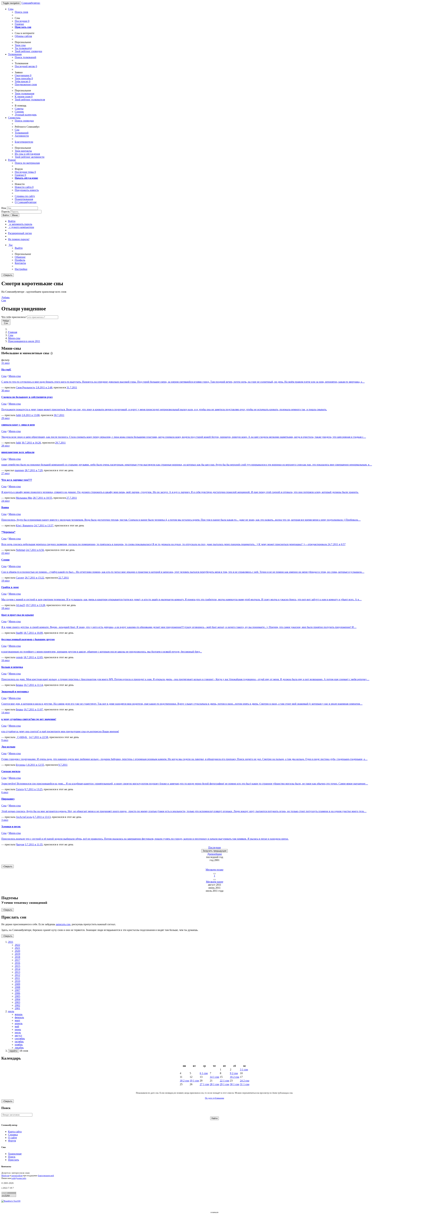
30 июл (5, 390)
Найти (214, 1118)
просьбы (24, 78)
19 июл (5, 580)
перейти (13, 1051)
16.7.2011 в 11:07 (33, 709)
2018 (17, 957)
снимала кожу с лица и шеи (18, 424)
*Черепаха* (8, 532)
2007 (17, 990)
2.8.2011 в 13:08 (31, 415)
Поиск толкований (25, 57)
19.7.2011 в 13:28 (35, 605)
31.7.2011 (72, 387)
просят (22, 81)
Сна (17, 129)
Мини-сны (14, 338)
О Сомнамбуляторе (26, 202)
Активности (22, 135)
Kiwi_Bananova (24, 525)
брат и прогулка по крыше (17, 614)
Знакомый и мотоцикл (15, 691)
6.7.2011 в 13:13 (42, 817)
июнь (18, 1029)
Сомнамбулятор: (31, 3)
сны (20, 45)
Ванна (5, 507)
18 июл (5, 608)
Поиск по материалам (27, 162)
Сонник (19, 111)
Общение (20, 257)
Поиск (11, 1156)
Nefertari (20, 550)
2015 (17, 966)
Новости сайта (24, 187)
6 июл (4, 792)
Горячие (19, 24)
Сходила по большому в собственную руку (27, 397)
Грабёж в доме (10, 587)
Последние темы (25, 172)
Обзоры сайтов (23, 36)
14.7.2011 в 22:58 (38, 737)
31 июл (5, 363)
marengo (19, 470)
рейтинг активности (29, 156)
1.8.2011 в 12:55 (35, 764)
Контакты (20, 263)
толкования (24, 93)
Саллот (20, 577)
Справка (13, 1134)
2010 (17, 981)
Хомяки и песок (11, 826)
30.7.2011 (59, 415)
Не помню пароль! (18, 239)
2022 (17, 944)
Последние (22, 21)
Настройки (21, 269)
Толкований (21, 132)
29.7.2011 (60, 442)
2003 (17, 1002)
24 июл (5, 500)
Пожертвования (24, 199)
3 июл (4, 820)
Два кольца (8, 746)
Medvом (5, 1175)
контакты (23, 150)
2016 (17, 963)
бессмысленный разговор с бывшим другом (28, 639)
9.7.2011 (63, 764)
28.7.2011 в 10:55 (42, 497)
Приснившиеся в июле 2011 (24, 341)
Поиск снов (21, 12)
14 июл (5, 712)
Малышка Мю (24, 497)
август (18, 1035)
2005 (17, 996)
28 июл (5, 445)
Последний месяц (26, 66)
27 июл (5, 473)
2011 (17, 978)
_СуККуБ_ (22, 737)
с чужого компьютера (21, 227)
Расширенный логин (20, 233)
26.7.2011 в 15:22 (34, 577)
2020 (17, 951)
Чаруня (20, 844)
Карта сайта (15, 1131)
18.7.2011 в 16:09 (33, 632)
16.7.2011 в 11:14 (33, 685)
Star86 (19, 632)
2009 (17, 984)
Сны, (11, 9)
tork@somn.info (18, 1178)
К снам (24, 96)
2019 (17, 954)
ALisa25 (20, 605)
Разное (12, 159)
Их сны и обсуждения (27, 153)
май (17, 1026)
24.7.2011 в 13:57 (43, 525)
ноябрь (19, 1044)
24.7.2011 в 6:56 (35, 550)
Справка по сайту (25, 196)
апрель (18, 1023)
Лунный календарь (26, 114)
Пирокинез (7, 798)
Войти (6, 215)
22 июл (5, 553)
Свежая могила (10, 771)
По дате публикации (214, 1098)
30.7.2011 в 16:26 (31, 442)
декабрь (19, 1047)
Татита (20, 789)
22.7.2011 (63, 577)
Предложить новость (27, 190)
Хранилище (15, 1153)
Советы (19, 108)
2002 (17, 1005)
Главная (12, 332)
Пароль (5, 211)
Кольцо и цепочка (12, 667)
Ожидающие (23, 75)
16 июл (5, 660)
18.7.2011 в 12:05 (33, 657)
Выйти (19, 248)
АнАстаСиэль (24, 817)
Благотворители (24, 141)
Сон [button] (5, 299)
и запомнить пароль (20, 224)
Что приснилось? (13, 317)
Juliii (18, 415)
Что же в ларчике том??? (16, 479)
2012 (17, 975)
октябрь (19, 1041)
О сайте (12, 1137)
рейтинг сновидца (28, 51)
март (17, 1020)
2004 (17, 999)
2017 (17, 960)
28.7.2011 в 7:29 (34, 470)
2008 (17, 987)
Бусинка (20, 764)
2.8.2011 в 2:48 (44, 387)
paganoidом (16, 1175)
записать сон (63, 924)
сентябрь (20, 1038)
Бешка (19, 685)
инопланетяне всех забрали (17, 452)
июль (18, 1032)
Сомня (5, 559)
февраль (19, 1017)
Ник (3, 208)
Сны (10, 335)
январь (18, 1014)
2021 (17, 948)
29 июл (5, 418)
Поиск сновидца (24, 120)
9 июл (4, 740)
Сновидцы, (14, 117)
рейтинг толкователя (30, 99)
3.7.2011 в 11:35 (34, 844)
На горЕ (6, 369)
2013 (17, 972)
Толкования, (15, 54)
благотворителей (46, 1175)
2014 (17, 969)
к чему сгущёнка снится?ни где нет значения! (28, 719)
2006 (17, 993)
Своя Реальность (25, 387)
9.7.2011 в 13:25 (33, 789)
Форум (12, 1140)
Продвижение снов (26, 84)
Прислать (13, 1159)
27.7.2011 (71, 497)
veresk (19, 657)
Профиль (20, 260)
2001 (17, 1008)
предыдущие (214, 851)
